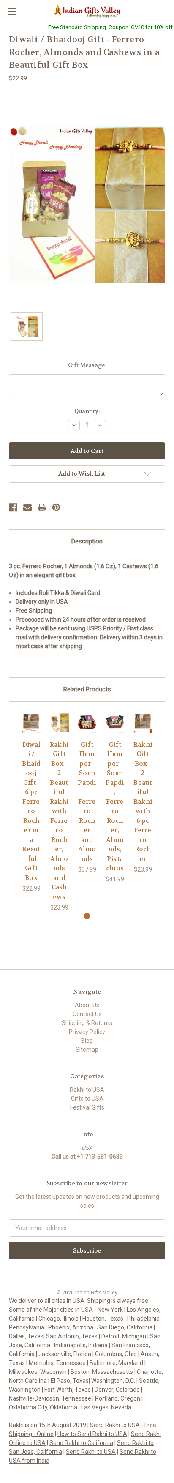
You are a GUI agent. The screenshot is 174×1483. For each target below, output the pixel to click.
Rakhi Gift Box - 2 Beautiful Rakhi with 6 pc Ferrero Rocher (142, 801)
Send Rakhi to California (81, 1442)
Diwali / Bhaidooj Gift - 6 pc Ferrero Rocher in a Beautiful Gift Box (31, 811)
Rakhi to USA (87, 1089)
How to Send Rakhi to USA (92, 1434)
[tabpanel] (31, 802)
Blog (87, 1040)
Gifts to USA (87, 1098)
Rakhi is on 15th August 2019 (47, 1425)
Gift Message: (87, 365)
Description (87, 541)
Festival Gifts (87, 1107)
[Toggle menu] (11, 11)
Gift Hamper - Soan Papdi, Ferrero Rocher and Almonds (87, 801)
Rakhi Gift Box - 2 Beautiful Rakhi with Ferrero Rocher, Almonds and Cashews (59, 820)
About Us (87, 1005)
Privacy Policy (87, 1031)
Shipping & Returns (87, 1023)
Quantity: (87, 411)
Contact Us (87, 1014)
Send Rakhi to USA (91, 1451)
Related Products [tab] (87, 689)
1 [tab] (87, 916)
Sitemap (87, 1049)
